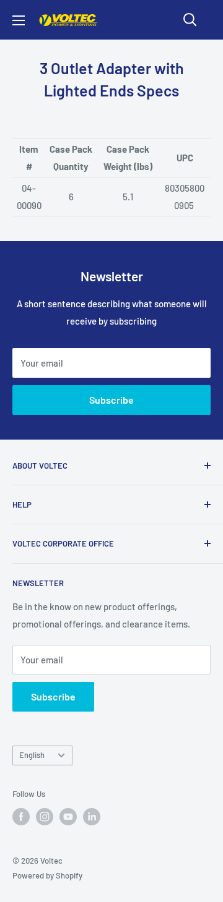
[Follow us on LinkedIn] (91, 816)
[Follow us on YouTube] (68, 816)
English (32, 755)
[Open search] (190, 20)
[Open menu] (18, 20)
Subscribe (111, 400)
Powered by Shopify (47, 875)
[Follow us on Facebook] (21, 816)
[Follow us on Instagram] (44, 816)
